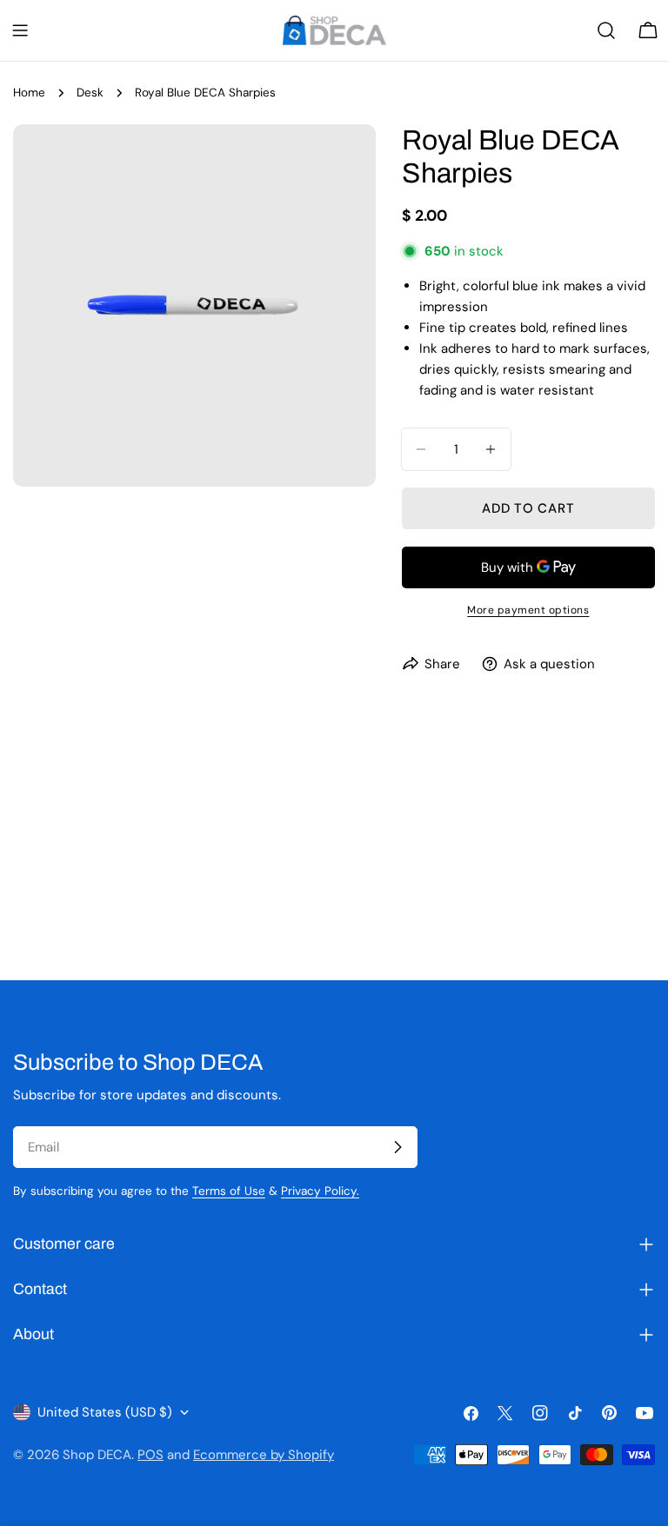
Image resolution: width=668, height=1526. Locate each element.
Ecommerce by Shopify (263, 1454)
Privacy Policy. (320, 1191)
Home (29, 92)
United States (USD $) (104, 1412)
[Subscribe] (397, 1147)
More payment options (528, 610)
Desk (90, 92)
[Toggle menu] (20, 30)
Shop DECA (97, 1454)
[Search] (606, 30)
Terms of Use (228, 1191)
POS (150, 1454)
